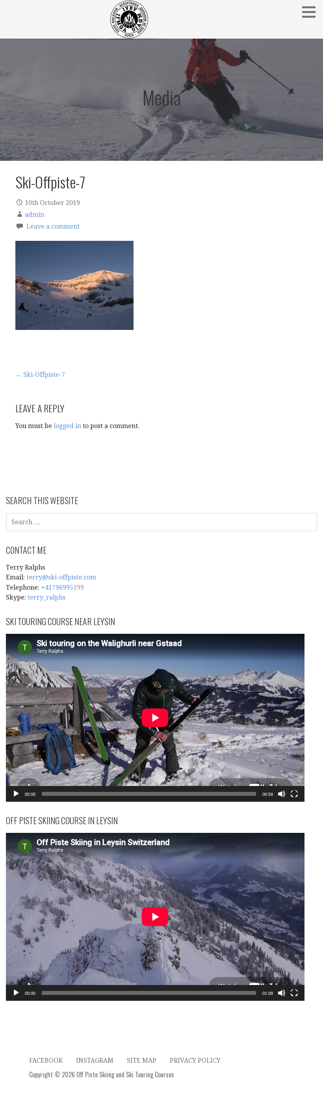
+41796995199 (62, 587)
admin (34, 214)
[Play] (16, 794)
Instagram (94, 1060)
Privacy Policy (195, 1060)
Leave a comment (53, 226)
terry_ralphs (46, 597)
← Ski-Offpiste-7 (40, 374)
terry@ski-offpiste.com (61, 577)
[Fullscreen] (294, 794)
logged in (67, 426)
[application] (155, 718)
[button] (311, 12)
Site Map (141, 1060)
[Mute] (282, 794)
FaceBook (46, 1060)
